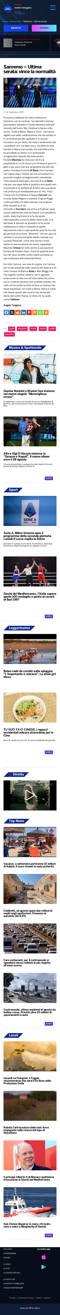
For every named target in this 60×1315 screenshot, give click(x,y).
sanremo (9, 334)
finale (33, 329)
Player (8, 1249)
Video (7, 1264)
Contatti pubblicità (14, 1284)
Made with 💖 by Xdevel (30, 1308)
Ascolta (16, 28)
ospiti (52, 329)
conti (11, 329)
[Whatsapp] (40, 312)
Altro (48, 478)
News (7, 1258)
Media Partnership (14, 1288)
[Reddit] (17, 312)
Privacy (13, 1298)
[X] (12, 312)
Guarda (44, 28)
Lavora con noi (12, 1273)
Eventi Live (10, 1279)
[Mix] (34, 312)
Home (5, 22)
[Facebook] (6, 312)
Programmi (10, 1253)
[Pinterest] (29, 312)
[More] (46, 312)
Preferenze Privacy (25, 1298)
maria (43, 329)
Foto (7, 1268)
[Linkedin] (23, 312)
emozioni (22, 329)
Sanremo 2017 (16, 22)
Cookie (38, 1298)
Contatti (47, 1298)
